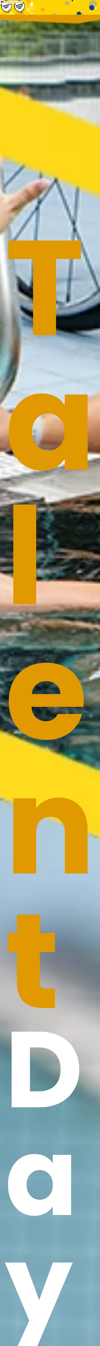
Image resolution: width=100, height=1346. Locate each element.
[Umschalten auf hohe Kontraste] (1, 2)
